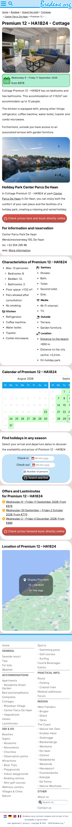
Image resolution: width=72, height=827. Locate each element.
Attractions (9, 760)
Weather (7, 669)
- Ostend (43, 755)
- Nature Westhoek (49, 786)
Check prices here (36, 218)
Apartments (9, 680)
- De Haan (44, 750)
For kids (7, 665)
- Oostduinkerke (48, 772)
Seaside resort (11, 656)
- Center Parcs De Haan (17, 710)
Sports (42, 645)
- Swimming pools (49, 649)
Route (41, 678)
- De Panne (45, 781)
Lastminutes (10, 723)
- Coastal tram (47, 687)
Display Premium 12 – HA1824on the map (38, 585)
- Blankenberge (47, 742)
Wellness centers (13, 787)
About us (43, 797)
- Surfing (43, 658)
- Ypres (42, 720)
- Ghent (42, 715)
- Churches (9, 752)
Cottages (8, 701)
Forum (41, 696)
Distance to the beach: (54, 339)
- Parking (43, 682)
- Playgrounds (11, 769)
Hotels (6, 719)
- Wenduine (45, 746)
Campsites (9, 697)
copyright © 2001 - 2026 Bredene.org (47, 823)
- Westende (45, 764)
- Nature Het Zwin (49, 729)
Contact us (44, 807)
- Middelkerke (46, 759)
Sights (6, 738)
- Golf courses (46, 654)
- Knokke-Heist (47, 733)
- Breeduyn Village (13, 706)
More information (20, 250)
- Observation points (15, 756)
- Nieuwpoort (46, 768)
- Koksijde (44, 777)
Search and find (38, 477)
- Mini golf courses (14, 782)
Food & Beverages (49, 663)
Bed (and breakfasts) (15, 692)
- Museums (9, 743)
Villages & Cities (12, 791)
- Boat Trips (9, 765)
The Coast (44, 724)
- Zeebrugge (45, 737)
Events (42, 667)
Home (5, 645)
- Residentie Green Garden (14, 686)
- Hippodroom (10, 714)
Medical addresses (49, 691)
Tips (5, 661)
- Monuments (10, 747)
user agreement (14, 823)
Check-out (23, 464)
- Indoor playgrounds (15, 774)
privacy (26, 823)
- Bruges (43, 711)
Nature (6, 795)
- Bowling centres (13, 778)
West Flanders (47, 707)
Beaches (7, 734)
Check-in (23, 458)
